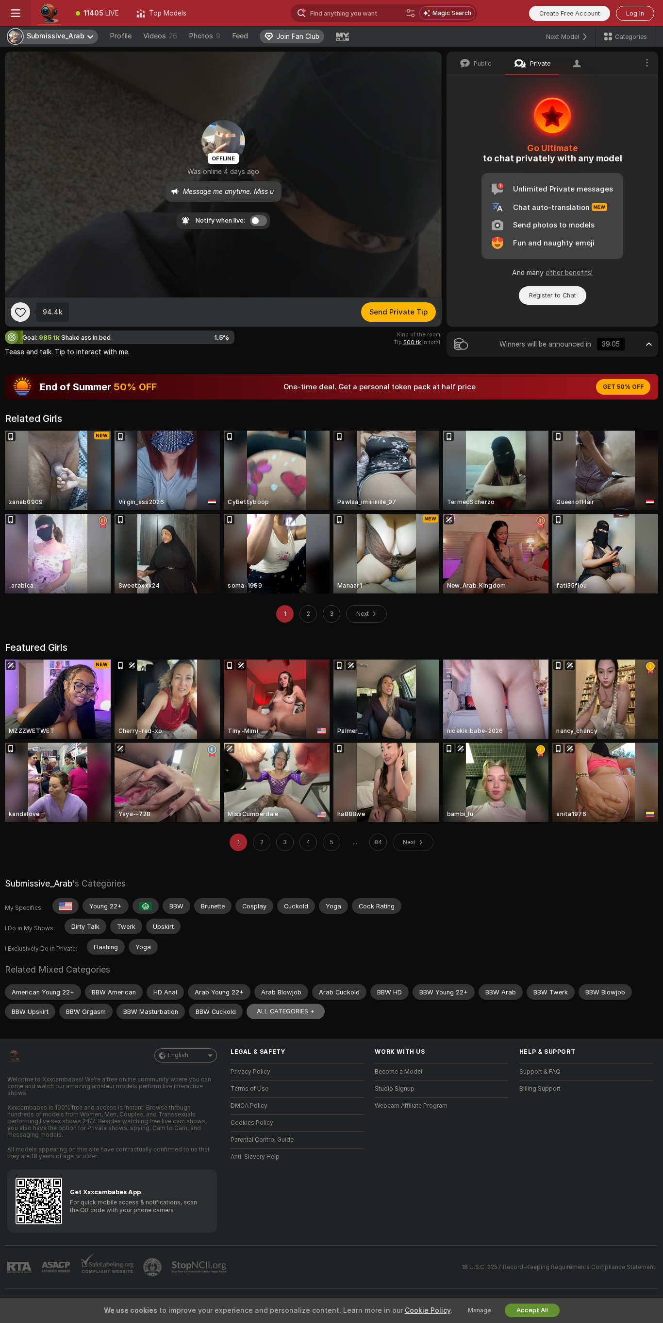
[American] (65, 906)
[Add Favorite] (20, 312)
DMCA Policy (249, 1105)
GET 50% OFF (623, 386)
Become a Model (398, 1071)
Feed (240, 36)
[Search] (410, 13)
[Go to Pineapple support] (153, 1267)
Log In (635, 13)
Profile (121, 36)
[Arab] (146, 906)
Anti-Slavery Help (255, 1156)
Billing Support (540, 1088)
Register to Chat (552, 295)
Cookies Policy (252, 1122)
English (178, 1055)
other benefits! (569, 273)
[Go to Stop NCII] (200, 1267)
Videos (160, 36)
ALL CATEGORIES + (286, 1011)
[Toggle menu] (15, 13)
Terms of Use (249, 1088)
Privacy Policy (250, 1071)
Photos (204, 36)
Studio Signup (394, 1088)
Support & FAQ (540, 1071)
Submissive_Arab (38, 883)
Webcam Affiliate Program (411, 1105)
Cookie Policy (427, 1310)
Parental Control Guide (262, 1139)
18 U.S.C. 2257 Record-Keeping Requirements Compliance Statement (558, 1267)
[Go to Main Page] (49, 13)
